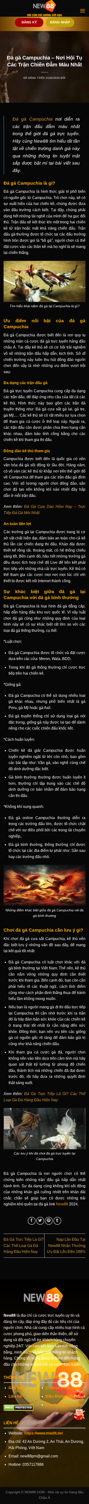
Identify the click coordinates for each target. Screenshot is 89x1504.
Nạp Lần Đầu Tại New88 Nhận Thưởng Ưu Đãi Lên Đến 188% (66, 1245)
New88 (62, 1204)
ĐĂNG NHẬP (60, 22)
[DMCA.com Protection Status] (18, 1407)
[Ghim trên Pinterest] (49, 1221)
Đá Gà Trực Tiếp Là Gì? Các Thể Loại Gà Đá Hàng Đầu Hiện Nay (24, 1245)
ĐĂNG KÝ (29, 22)
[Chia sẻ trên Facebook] (32, 1221)
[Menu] (82, 10)
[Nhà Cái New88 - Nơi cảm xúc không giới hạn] (44, 8)
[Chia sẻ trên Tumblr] (57, 1221)
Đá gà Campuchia (33, 119)
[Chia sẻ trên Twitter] (40, 1221)
